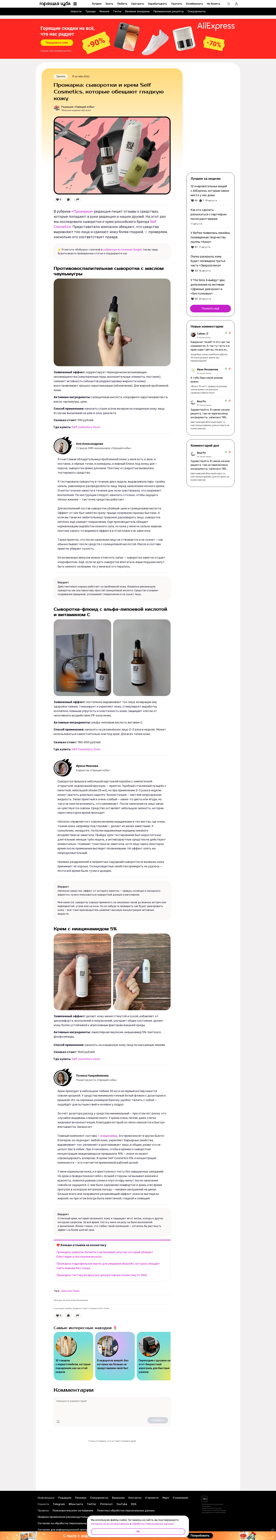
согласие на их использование (110, 1523)
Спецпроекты (197, 11)
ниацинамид (108, 1136)
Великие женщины (137, 11)
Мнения (104, 11)
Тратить (176, 3)
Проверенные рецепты (168, 11)
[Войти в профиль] (236, 4)
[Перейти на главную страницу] (55, 3)
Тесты (117, 11)
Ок (138, 1531)
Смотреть (137, 3)
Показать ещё (210, 308)
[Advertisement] (210, 120)
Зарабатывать (157, 3)
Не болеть (213, 3)
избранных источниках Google (122, 249)
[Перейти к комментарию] (210, 347)
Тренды (90, 11)
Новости (76, 11)
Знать (109, 3)
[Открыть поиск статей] (229, 4)
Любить (122, 3)
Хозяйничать (194, 3)
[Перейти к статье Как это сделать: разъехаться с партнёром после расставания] (210, 216)
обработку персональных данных (153, 1523)
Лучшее (97, 3)
